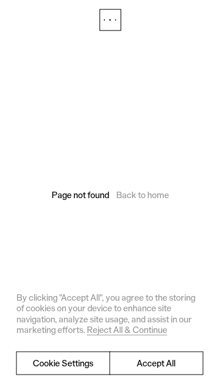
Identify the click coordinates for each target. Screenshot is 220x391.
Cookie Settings (63, 363)
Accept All (156, 363)
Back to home (142, 195)
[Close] (110, 19)
